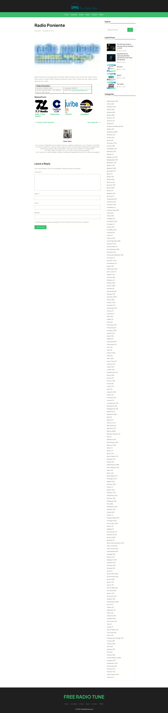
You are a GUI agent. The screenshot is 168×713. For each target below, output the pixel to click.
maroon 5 (110, 423)
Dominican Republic (113, 255)
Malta (109, 420)
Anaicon (109, 118)
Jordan (109, 369)
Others (109, 490)
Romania (110, 534)
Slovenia (110, 565)
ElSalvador (110, 269)
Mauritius (110, 428)
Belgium (109, 168)
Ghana (109, 300)
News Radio (111, 476)
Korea (109, 378)
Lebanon (110, 392)
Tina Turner (110, 621)
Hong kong (110, 328)
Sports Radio (111, 588)
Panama (109, 498)
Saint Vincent (111, 548)
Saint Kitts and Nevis (114, 543)
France (109, 286)
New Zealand (111, 467)
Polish (109, 515)
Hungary (110, 330)
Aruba (109, 140)
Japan (109, 367)
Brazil (109, 188)
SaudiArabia (111, 551)
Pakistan (110, 493)
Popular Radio (111, 518)
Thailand (110, 618)
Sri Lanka (110, 590)
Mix (108, 437)
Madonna (110, 411)
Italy (108, 358)
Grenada (110, 305)
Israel (108, 355)
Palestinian (110, 495)
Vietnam (109, 672)
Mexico (109, 431)
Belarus (109, 165)
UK (108, 652)
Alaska (109, 109)
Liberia (109, 395)
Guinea (109, 311)
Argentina (110, 132)
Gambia (109, 288)
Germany (110, 297)
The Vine (119, 67)
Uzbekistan (110, 663)
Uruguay (110, 660)
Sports (109, 582)
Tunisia (109, 641)
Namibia (109, 459)
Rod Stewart (111, 532)
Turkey (109, 644)
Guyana (109, 314)
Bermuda (110, 171)
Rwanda (109, 540)
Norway (109, 484)
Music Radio (111, 456)
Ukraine (109, 655)
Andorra (109, 121)
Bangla (109, 154)
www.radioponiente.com (79, 90)
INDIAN (109, 339)
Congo (109, 227)
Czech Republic (112, 241)
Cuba (108, 235)
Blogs (109, 177)
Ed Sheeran (110, 263)
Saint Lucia (110, 546)
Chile (108, 213)
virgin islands (111, 674)
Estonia (109, 277)
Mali (108, 417)
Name (36, 194)
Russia (109, 537)
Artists (109, 137)
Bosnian (109, 185)
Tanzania (110, 616)
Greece (109, 302)
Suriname (110, 596)
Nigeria (109, 481)
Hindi (108, 322)
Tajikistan (110, 610)
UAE (108, 646)
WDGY (119, 75)
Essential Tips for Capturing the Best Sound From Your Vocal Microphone (124, 56)
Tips (108, 624)
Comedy (109, 224)
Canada (109, 204)
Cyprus (109, 238)
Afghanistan (111, 101)
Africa (109, 104)
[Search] (130, 30)
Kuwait (109, 383)
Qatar (109, 526)
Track (109, 635)
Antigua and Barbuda (114, 126)
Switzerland (111, 602)
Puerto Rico (111, 523)
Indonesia (110, 342)
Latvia (109, 386)
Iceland (109, 333)
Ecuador (109, 260)
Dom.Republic (111, 249)
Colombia (110, 221)
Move (109, 448)
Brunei (109, 190)
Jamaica (109, 364)
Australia (110, 143)
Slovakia (109, 562)
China (109, 216)
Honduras (110, 325)
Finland (109, 283)
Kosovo (109, 381)
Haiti (108, 316)
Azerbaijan (110, 149)
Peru (108, 504)
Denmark (110, 244)
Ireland (109, 353)
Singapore (110, 560)
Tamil (108, 613)
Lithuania (110, 397)
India (108, 336)
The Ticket (120, 84)
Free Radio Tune (84, 697)
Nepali (109, 462)
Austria (109, 146)
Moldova (110, 439)
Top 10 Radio (111, 630)
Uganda (109, 649)
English (109, 274)
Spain (109, 579)
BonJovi (109, 182)
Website (37, 213)
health (109, 319)
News (109, 470)
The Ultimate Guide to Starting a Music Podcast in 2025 (125, 46)
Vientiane (110, 669)
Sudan (109, 593)
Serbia (109, 557)
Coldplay (110, 218)
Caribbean (110, 207)
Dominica (110, 252)
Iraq (108, 350)
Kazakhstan (111, 372)
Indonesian (110, 344)
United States (111, 658)
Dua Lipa (110, 258)
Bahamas (110, 151)
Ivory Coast (111, 361)
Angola (109, 123)
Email (36, 203)
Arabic (109, 129)
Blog (108, 174)
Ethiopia (109, 280)
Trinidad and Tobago (114, 638)
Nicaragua (110, 479)
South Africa (111, 574)
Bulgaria (109, 193)
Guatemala (110, 308)
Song (108, 571)
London (109, 400)
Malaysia (110, 414)
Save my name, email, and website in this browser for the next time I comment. (63, 222)
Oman (109, 487)
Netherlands (111, 465)
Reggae (109, 529)
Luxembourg (111, 403)
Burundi (109, 196)
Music (109, 451)
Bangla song (111, 157)
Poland (109, 512)
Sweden (109, 599)
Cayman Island (112, 210)
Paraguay (110, 501)
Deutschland (111, 246)
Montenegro (111, 442)
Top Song (110, 632)
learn (108, 389)
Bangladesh (111, 160)
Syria (108, 604)
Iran (108, 347)
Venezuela (110, 666)
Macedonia (110, 406)
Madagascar (111, 409)
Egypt (109, 266)
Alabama (110, 107)
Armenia (109, 135)
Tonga (109, 627)
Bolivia (109, 179)
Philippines (110, 507)
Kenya (109, 375)
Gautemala (110, 291)
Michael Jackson (112, 434)
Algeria (109, 115)
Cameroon (110, 202)
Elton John (110, 272)
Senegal (109, 554)
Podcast (109, 509)
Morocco (110, 445)
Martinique (110, 425)
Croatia (109, 232)
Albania (109, 112)
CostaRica (110, 230)
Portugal (110, 521)
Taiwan (109, 607)
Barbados (110, 163)
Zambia (109, 677)
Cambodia (110, 199)
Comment (38, 172)
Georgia (109, 294)
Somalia (109, 568)
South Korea (111, 576)
